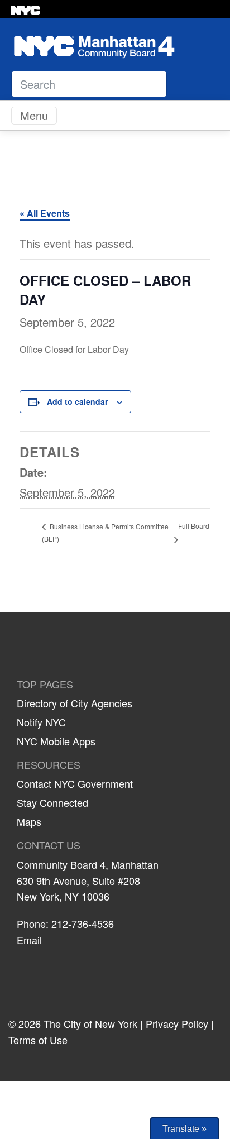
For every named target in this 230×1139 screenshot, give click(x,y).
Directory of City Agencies (74, 703)
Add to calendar (77, 401)
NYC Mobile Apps (56, 741)
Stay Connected (52, 802)
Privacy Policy (177, 1023)
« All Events (45, 213)
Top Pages (45, 684)
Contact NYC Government (75, 783)
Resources (48, 764)
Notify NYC (41, 722)
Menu (34, 115)
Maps (29, 821)
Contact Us (48, 845)
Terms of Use (38, 1039)
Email (29, 939)
